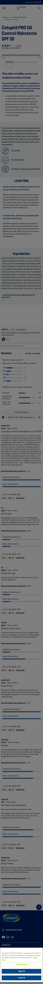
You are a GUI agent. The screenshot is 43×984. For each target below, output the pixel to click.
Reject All (21, 971)
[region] (21, 965)
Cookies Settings (21, 964)
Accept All (21, 978)
